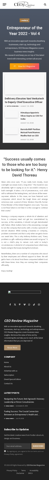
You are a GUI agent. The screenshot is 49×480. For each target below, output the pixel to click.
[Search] (44, 4)
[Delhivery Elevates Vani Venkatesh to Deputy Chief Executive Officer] (24, 84)
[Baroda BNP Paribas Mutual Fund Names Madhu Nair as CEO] (11, 131)
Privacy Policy (9, 454)
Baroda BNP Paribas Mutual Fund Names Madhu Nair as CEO (30, 132)
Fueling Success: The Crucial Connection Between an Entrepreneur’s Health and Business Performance (21, 414)
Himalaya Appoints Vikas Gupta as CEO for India (32, 115)
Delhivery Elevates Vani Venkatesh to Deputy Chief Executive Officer (24, 100)
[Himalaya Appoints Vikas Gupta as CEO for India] (11, 114)
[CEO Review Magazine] (24, 4)
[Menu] (4, 4)
